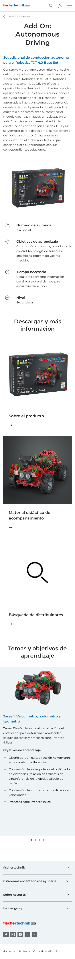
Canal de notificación (46, 951)
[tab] (31, 840)
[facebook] (6, 934)
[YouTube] (20, 934)
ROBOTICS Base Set (19, 16)
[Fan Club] (60, 5)
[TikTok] (34, 934)
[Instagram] (13, 934)
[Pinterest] (27, 934)
